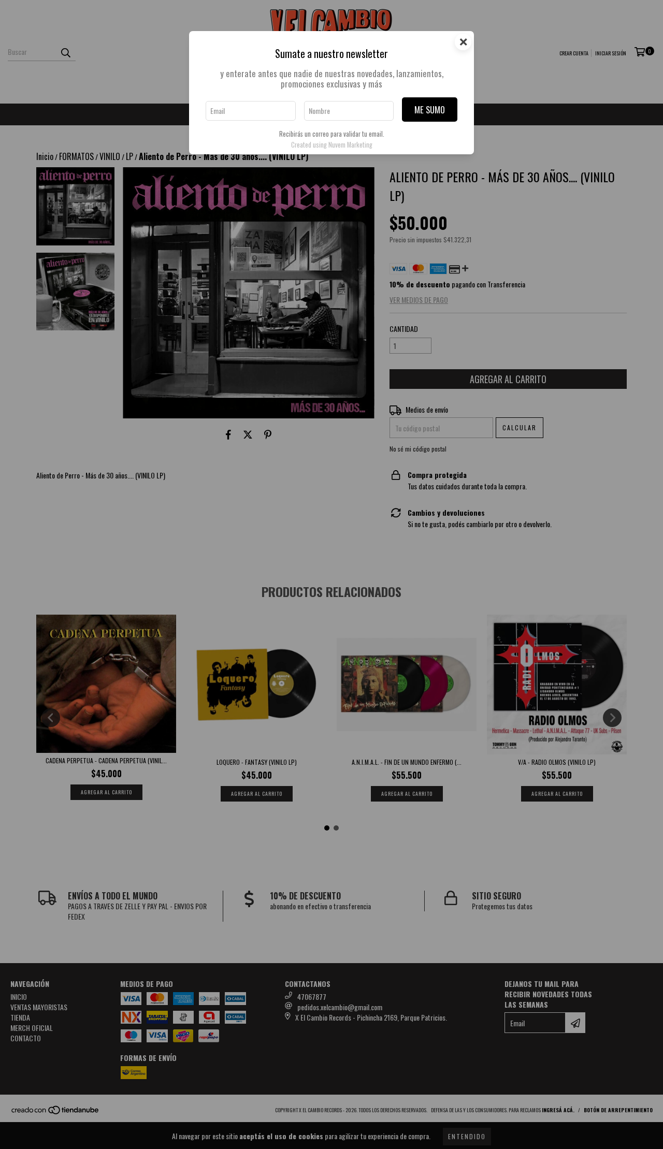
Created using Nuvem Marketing (331, 145)
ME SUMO (429, 109)
